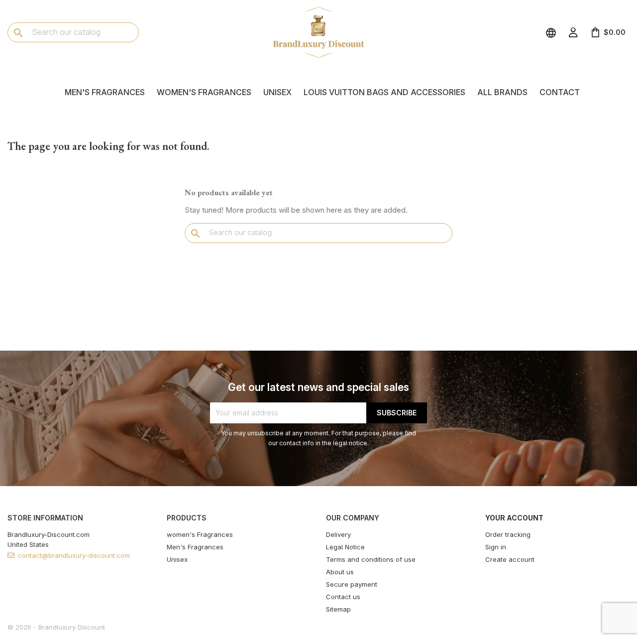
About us (340, 572)
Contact (559, 92)
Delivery (338, 534)
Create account (509, 559)
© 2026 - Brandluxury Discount (56, 627)
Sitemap (338, 609)
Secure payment (351, 584)
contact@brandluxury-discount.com (74, 555)
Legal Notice (345, 547)
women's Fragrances (204, 92)
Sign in (495, 547)
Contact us (343, 597)
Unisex (277, 92)
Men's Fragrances (105, 92)
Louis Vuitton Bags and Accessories (384, 92)
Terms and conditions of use (371, 559)
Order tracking (508, 534)
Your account (514, 517)
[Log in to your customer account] (573, 32)
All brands (502, 92)
